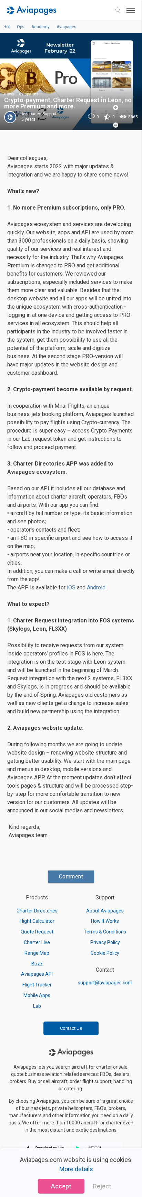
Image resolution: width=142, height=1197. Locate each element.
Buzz (37, 963)
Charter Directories (37, 910)
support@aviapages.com (105, 982)
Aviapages (67, 26)
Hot (6, 26)
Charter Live (37, 942)
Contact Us (71, 1028)
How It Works (105, 921)
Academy (40, 26)
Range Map (36, 953)
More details (76, 1169)
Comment (71, 876)
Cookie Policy (105, 953)
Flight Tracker (37, 984)
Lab (37, 1006)
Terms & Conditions (105, 931)
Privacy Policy (105, 942)
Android (96, 587)
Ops (20, 26)
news (9, 94)
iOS (71, 587)
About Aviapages (105, 910)
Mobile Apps (36, 995)
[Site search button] (117, 10)
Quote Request (37, 931)
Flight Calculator (37, 921)
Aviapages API (37, 974)
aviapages (29, 94)
